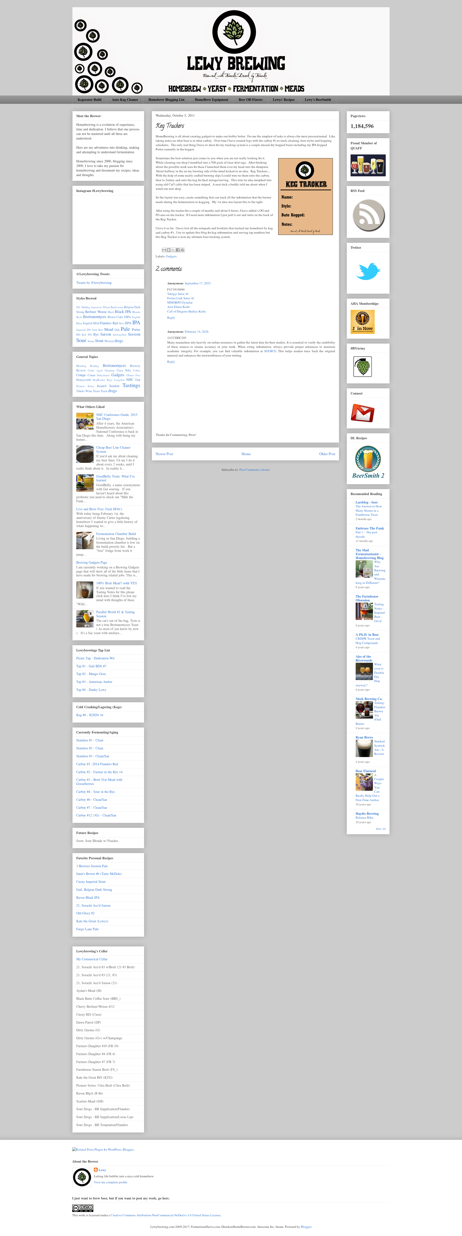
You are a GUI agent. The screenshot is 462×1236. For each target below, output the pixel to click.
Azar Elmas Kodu (178, 307)
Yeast (104, 391)
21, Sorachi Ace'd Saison (93, 905)
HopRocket (99, 380)
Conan (91, 375)
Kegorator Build (90, 99)
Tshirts (80, 391)
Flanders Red (109, 323)
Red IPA (87, 334)
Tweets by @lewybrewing (94, 282)
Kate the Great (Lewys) (92, 921)
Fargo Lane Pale (87, 929)
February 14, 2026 (197, 331)
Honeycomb (83, 380)
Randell (102, 386)
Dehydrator (103, 375)
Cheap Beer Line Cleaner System (113, 449)
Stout (99, 340)
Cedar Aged (95, 370)
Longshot (119, 380)
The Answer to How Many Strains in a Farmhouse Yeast (369, 510)
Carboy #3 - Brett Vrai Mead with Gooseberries (99, 781)
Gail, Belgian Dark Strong (94, 889)
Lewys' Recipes (284, 99)
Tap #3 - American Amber (94, 681)
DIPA (127, 317)
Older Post (327, 453)
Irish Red (97, 329)
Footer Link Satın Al (180, 298)
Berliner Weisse (96, 311)
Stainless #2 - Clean (89, 748)
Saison (105, 334)
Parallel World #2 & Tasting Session (115, 614)
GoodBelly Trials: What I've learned (115, 478)
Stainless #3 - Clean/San (92, 756)
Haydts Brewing (367, 813)
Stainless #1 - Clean (89, 740)
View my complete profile (110, 1182)
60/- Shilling (83, 307)
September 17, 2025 (198, 283)
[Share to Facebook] (177, 250)
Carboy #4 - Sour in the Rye (95, 791)
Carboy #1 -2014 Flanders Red (97, 764)
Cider (119, 317)
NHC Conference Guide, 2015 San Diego (116, 416)
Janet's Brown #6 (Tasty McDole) (99, 873)
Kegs (109, 380)
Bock (79, 317)
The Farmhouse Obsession (367, 598)
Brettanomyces (94, 316)
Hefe (121, 323)
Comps (81, 375)
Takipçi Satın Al (177, 294)
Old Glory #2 (85, 913)
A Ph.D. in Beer (367, 634)
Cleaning (110, 370)
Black (111, 312)
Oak (117, 330)
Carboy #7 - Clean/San (91, 807)
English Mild (91, 323)
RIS (78, 334)
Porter (136, 329)
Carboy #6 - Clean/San (91, 799)
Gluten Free (133, 375)
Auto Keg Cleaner (125, 99)
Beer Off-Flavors (251, 99)
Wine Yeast (92, 391)
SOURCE (270, 351)
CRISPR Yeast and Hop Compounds (368, 640)
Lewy (102, 1170)
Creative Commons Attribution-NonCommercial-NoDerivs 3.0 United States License (165, 1215)
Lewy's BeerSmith (318, 99)
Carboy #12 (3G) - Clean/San (96, 815)
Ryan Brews (364, 737)
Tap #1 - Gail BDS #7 (91, 666)
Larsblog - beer (367, 502)
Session (134, 334)
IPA (136, 322)
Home (246, 453)
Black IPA (123, 311)
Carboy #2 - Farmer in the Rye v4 (99, 772)
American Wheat (100, 307)
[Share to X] (173, 250)
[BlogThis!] (168, 250)
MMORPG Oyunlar (179, 302)
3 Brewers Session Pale (92, 866)
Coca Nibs (124, 370)
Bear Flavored (366, 770)
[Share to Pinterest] (182, 250)
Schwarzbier (120, 334)
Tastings (131, 385)
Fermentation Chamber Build (116, 533)
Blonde (136, 312)
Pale (125, 328)
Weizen (109, 341)
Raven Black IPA (88, 897)
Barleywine (117, 307)
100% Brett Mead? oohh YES (116, 583)
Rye (96, 334)
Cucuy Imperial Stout (91, 881)
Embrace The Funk (370, 528)
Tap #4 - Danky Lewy (91, 689)
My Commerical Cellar (92, 959)
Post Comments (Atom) (254, 469)
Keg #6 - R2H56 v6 (89, 715)
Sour (81, 340)
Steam (91, 341)
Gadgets (171, 256)
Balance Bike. (365, 817)
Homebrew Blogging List (166, 99)
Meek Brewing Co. (369, 698)
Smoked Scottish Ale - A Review (379, 747)
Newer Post (164, 453)
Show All (381, 828)
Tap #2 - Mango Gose (91, 673)
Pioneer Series (85, 386)
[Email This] (164, 250)
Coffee (136, 370)
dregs (119, 340)
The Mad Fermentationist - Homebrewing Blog (370, 554)
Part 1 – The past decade (366, 534)
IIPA (128, 323)
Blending (81, 366)
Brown (112, 317)
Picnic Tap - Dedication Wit (95, 658)
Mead (108, 329)
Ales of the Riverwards (364, 658)
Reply (171, 317)
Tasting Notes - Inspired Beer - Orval (379, 612)
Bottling (94, 366)
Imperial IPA (83, 329)
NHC (129, 379)
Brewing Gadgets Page (91, 562)
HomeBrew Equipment (211, 99)
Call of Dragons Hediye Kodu (186, 311)
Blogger (306, 1226)
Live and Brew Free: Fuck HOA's (99, 509)
